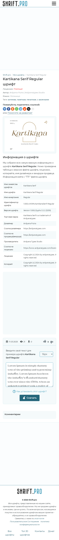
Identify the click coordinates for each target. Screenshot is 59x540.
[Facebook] (8, 109)
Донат (51, 531)
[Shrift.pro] (15, 3)
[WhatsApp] (16, 109)
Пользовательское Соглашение (24, 521)
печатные (31, 99)
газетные (21, 99)
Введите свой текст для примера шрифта (20, 354)
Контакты (40, 531)
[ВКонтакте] (4, 109)
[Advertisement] (29, 38)
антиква (12, 99)
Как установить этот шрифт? (31, 391)
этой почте (39, 518)
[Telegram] (20, 109)
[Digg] (28, 109)
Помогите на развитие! (20, 113)
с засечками (43, 99)
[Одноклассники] (12, 109)
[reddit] (24, 109)
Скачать (32, 397)
